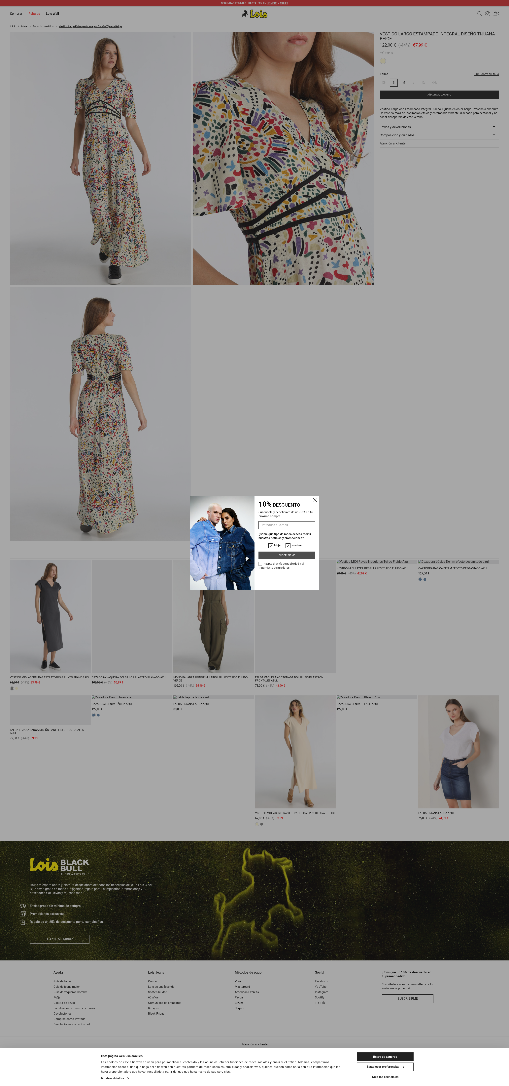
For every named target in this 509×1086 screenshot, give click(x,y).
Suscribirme (287, 555)
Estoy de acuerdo (385, 1056)
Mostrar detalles (112, 1078)
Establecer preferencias (382, 1066)
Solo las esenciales (385, 1076)
